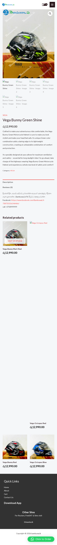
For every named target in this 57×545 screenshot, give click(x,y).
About (6, 490)
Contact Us (8, 497)
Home (6, 487)
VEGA (5, 115)
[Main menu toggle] (52, 4)
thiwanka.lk (28, 522)
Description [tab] (8, 182)
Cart (6, 494)
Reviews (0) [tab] (7, 187)
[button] (50, 13)
